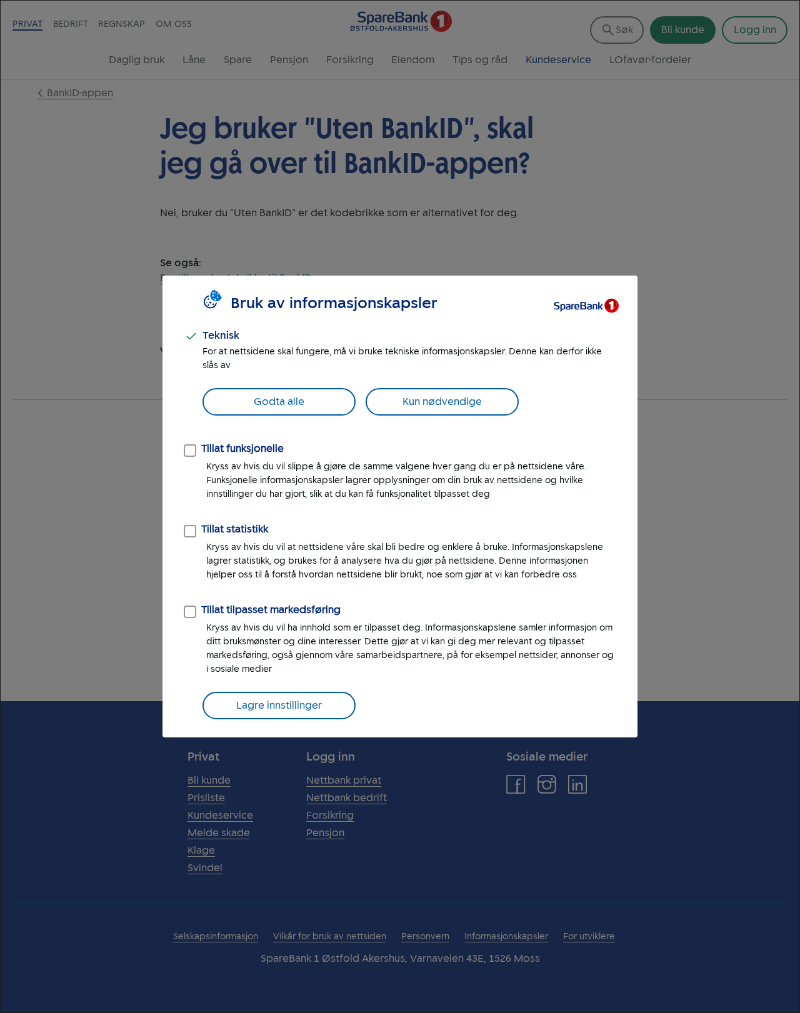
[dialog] (400, 506)
